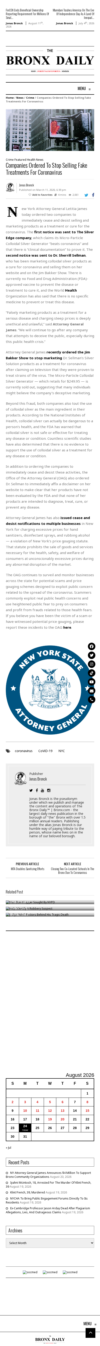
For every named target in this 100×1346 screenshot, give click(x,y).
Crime (30, 97)
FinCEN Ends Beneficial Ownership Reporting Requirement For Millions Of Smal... (27, 14)
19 (50, 1119)
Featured (20, 160)
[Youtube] (91, 682)
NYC (61, 751)
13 (62, 1110)
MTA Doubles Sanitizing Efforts (27, 868)
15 (87, 1110)
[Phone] (91, 699)
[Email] (91, 690)
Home (10, 97)
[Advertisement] (50, 1002)
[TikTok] (91, 673)
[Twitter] (91, 655)
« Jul (8, 1148)
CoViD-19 (45, 751)
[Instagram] (91, 664)
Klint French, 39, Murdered (27, 1192)
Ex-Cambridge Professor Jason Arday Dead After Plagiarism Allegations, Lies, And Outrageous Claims (48, 1210)
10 (25, 1110)
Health (31, 160)
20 (62, 1119)
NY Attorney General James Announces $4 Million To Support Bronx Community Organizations (48, 1175)
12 (50, 1110)
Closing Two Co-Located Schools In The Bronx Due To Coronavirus (72, 870)
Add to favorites (42, 194)
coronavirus (24, 751)
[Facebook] (91, 646)
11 (37, 1110)
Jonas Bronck (14, 23)
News (19, 97)
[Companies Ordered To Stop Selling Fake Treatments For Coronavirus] (50, 130)
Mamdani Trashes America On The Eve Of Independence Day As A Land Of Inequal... (73, 14)
